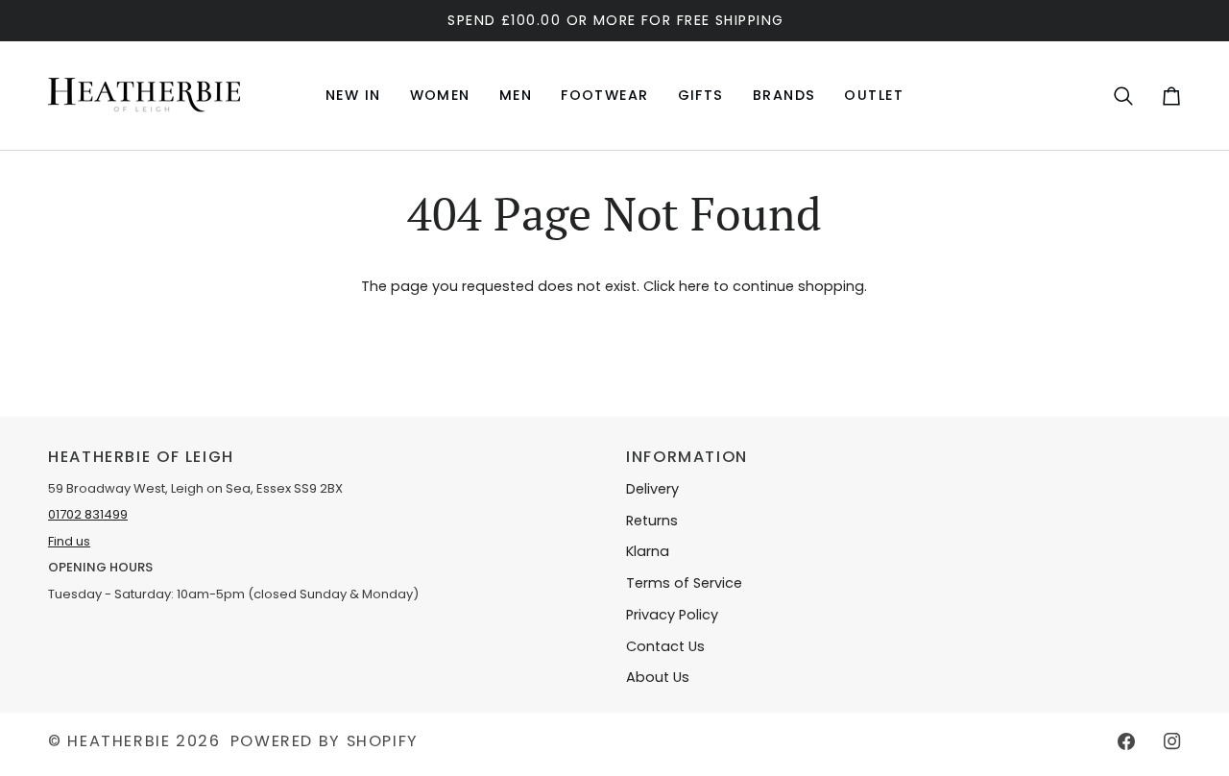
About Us (657, 677)
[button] (440, 95)
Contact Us (665, 646)
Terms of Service (684, 583)
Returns (652, 520)
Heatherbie (118, 741)
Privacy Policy (672, 614)
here (694, 286)
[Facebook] (1126, 741)
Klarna (647, 551)
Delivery (652, 488)
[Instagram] (1172, 741)
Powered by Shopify (324, 741)
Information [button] (687, 457)
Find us (69, 541)
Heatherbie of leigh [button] (141, 457)
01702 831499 (88, 514)
